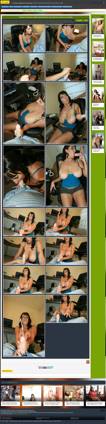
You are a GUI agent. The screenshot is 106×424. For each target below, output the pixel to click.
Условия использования (6, 417)
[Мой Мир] (43, 368)
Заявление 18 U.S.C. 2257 (75, 417)
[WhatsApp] (48, 368)
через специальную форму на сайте (21, 413)
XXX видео (40, 10)
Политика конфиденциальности (7, 418)
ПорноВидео (29, 10)
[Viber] (46, 368)
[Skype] (50, 368)
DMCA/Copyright (39, 418)
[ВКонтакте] (39, 368)
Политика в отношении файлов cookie (42, 417)
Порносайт (24, 10)
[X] (45, 368)
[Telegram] (51, 368)
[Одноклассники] (41, 368)
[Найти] (103, 3)
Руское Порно (35, 10)
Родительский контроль (75, 418)
